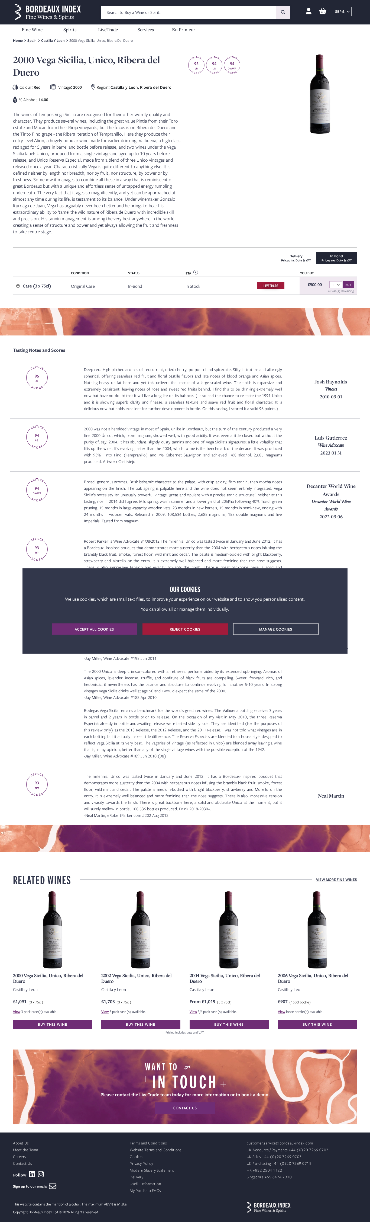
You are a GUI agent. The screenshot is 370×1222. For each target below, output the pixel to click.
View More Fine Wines (336, 879)
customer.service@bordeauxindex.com (280, 1143)
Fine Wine (32, 29)
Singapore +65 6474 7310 (269, 1177)
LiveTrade (108, 29)
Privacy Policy (141, 1163)
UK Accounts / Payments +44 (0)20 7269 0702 (288, 1150)
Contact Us (22, 1163)
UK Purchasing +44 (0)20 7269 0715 (279, 1163)
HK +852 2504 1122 (265, 1170)
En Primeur (183, 29)
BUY (348, 284)
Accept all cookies (94, 629)
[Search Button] (283, 12)
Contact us (185, 1107)
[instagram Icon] (41, 1174)
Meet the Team (25, 1150)
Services (146, 29)
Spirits (69, 29)
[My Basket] (322, 11)
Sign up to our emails (31, 1186)
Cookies (137, 1156)
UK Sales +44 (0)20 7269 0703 (274, 1156)
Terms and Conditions (148, 1143)
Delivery (136, 1177)
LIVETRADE (271, 285)
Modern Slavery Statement (152, 1170)
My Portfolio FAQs (145, 1190)
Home (18, 40)
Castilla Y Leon (53, 40)
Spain (32, 40)
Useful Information (145, 1184)
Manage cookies (275, 629)
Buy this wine (52, 1024)
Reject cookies (185, 629)
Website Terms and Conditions (155, 1150)
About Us (21, 1143)
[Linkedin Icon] (32, 1174)
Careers (19, 1156)
